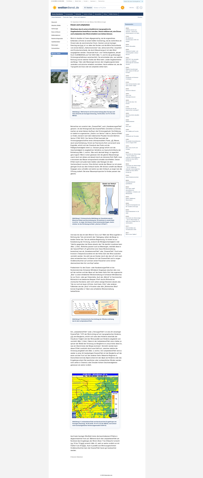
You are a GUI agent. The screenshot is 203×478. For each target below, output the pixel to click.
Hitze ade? (128, 126)
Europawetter (69, 14)
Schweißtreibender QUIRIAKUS (130, 182)
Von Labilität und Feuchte (132, 131)
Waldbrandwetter (130, 121)
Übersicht (54, 22)
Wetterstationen (55, 35)
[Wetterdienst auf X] (141, 7)
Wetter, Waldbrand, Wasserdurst (130, 199)
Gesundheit (98, 14)
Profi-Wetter (69, 1)
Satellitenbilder (55, 42)
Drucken (140, 17)
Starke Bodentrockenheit (132, 177)
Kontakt (86, 1)
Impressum (93, 1)
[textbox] (107, 7)
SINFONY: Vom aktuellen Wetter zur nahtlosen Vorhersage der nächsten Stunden (132, 62)
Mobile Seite (78, 1)
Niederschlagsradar (57, 38)
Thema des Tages (67, 17)
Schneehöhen (55, 48)
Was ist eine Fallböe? (131, 234)
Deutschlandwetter (57, 14)
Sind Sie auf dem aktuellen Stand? (132, 115)
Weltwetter (78, 14)
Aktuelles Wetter (56, 25)
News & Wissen (55, 32)
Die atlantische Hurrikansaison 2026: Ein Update (132, 39)
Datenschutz (101, 1)
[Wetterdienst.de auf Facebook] (137, 7)
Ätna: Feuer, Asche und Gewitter (132, 148)
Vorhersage (54, 28)
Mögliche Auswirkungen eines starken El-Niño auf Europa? (132, 71)
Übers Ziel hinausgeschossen (130, 96)
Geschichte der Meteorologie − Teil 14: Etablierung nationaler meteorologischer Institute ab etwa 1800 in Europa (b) (133, 157)
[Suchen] (122, 7)
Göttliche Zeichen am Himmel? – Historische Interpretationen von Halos (132, 31)
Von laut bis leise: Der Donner (131, 102)
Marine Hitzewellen (130, 46)
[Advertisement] (59, 99)
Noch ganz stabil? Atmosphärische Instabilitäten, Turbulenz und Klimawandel (133, 191)
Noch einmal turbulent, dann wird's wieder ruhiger (133, 84)
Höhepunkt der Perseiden (132, 136)
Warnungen (54, 45)
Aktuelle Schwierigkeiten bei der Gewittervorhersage (133, 205)
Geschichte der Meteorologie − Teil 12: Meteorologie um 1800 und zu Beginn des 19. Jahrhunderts (133, 220)
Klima (105, 14)
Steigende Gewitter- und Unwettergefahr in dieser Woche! (132, 52)
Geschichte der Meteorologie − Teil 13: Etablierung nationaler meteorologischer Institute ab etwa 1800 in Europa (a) (133, 169)
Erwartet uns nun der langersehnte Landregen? (132, 109)
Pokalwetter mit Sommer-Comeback (132, 78)
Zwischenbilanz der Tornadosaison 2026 (131, 228)
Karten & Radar (88, 14)
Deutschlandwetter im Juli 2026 (132, 212)
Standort (89, 7)
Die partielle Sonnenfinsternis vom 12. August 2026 (133, 141)
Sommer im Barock (131, 90)
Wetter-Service (113, 14)
